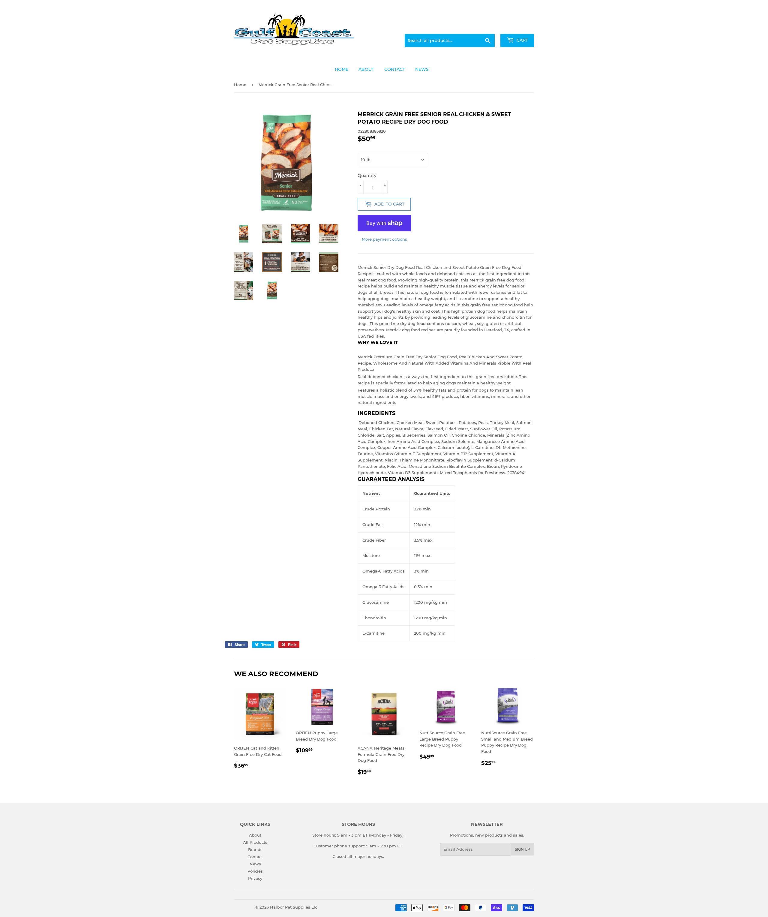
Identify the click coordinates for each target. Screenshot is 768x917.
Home (240, 84)
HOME (341, 69)
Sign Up (522, 849)
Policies (255, 871)
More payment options (384, 239)
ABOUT (366, 69)
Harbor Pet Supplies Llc (293, 907)
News (255, 863)
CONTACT (394, 69)
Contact (255, 856)
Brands (255, 849)
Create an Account (517, 27)
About (255, 835)
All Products (255, 842)
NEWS (422, 69)
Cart (521, 40)
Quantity (367, 175)
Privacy (255, 878)
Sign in (487, 27)
